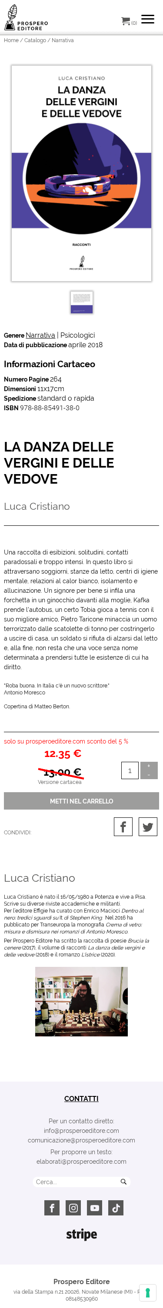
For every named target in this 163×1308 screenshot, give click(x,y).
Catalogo (35, 40)
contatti (81, 1099)
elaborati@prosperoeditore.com (81, 1161)
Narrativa (40, 335)
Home (11, 40)
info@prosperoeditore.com (81, 1130)
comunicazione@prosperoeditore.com (81, 1140)
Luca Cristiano (39, 877)
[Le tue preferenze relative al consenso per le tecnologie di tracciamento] (148, 1293)
